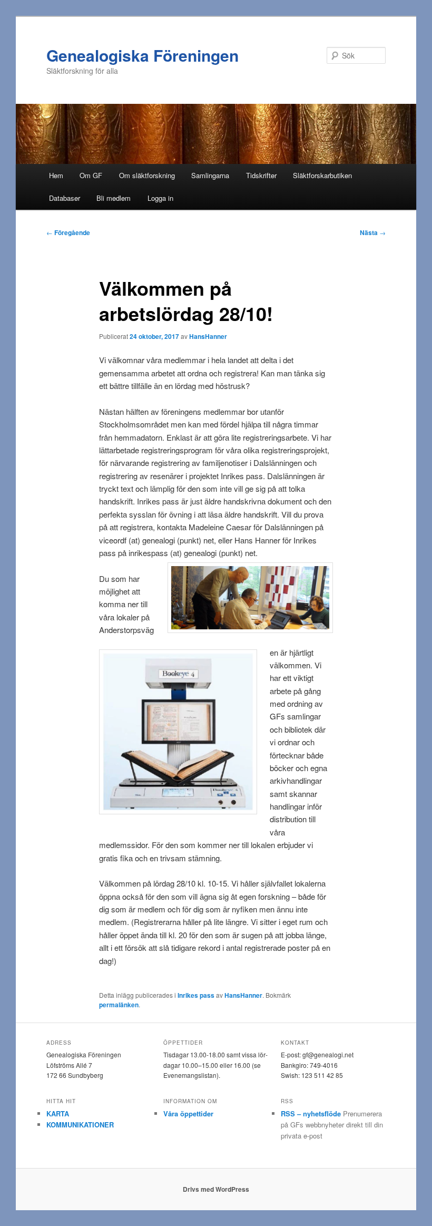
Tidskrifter (261, 175)
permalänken (119, 1004)
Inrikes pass (196, 995)
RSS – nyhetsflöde (311, 1113)
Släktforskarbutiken (322, 175)
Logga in (160, 198)
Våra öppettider (188, 1113)
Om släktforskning (147, 175)
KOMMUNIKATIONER (80, 1125)
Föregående (68, 232)
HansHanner (208, 336)
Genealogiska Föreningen (142, 55)
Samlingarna (210, 175)
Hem (56, 175)
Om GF (91, 175)
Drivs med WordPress (216, 1189)
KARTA (57, 1113)
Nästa (373, 232)
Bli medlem (113, 198)
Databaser (64, 198)
